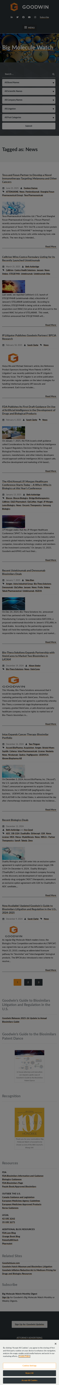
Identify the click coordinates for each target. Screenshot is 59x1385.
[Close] (55, 1344)
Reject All (29, 1373)
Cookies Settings (29, 1366)
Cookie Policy (24, 1356)
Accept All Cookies (29, 1380)
